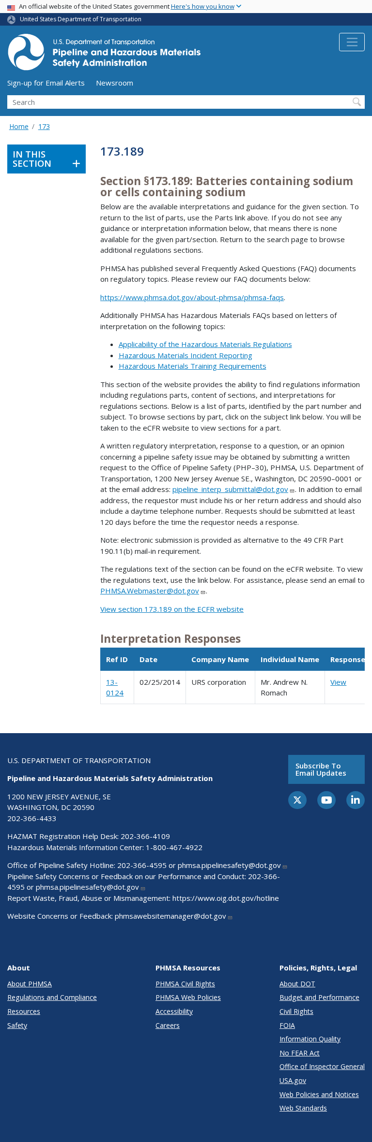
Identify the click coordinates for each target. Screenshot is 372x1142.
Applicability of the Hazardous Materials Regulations (205, 344)
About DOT (297, 983)
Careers (167, 1025)
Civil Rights (296, 1011)
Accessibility (174, 1011)
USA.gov (292, 1080)
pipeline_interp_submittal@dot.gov (230, 489)
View (338, 682)
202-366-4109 (145, 836)
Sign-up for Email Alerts (46, 82)
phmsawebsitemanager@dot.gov (170, 916)
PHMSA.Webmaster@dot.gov (149, 590)
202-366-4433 (32, 818)
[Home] (104, 55)
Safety (17, 1025)
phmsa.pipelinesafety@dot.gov (229, 865)
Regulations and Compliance (52, 997)
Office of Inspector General (322, 1066)
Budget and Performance (319, 997)
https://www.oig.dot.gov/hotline (225, 898)
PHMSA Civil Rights (185, 983)
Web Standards (303, 1108)
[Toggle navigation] (352, 42)
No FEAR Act (299, 1052)
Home (19, 126)
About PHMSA (29, 983)
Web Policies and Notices (319, 1094)
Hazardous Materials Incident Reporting (185, 355)
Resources (23, 1011)
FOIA (287, 1025)
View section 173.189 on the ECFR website (172, 609)
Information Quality (310, 1038)
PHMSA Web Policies (188, 997)
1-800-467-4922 (174, 847)
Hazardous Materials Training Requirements (192, 366)
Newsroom (114, 82)
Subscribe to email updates (320, 769)
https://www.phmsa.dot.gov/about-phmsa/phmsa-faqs (192, 297)
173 (44, 126)
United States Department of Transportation (80, 19)
